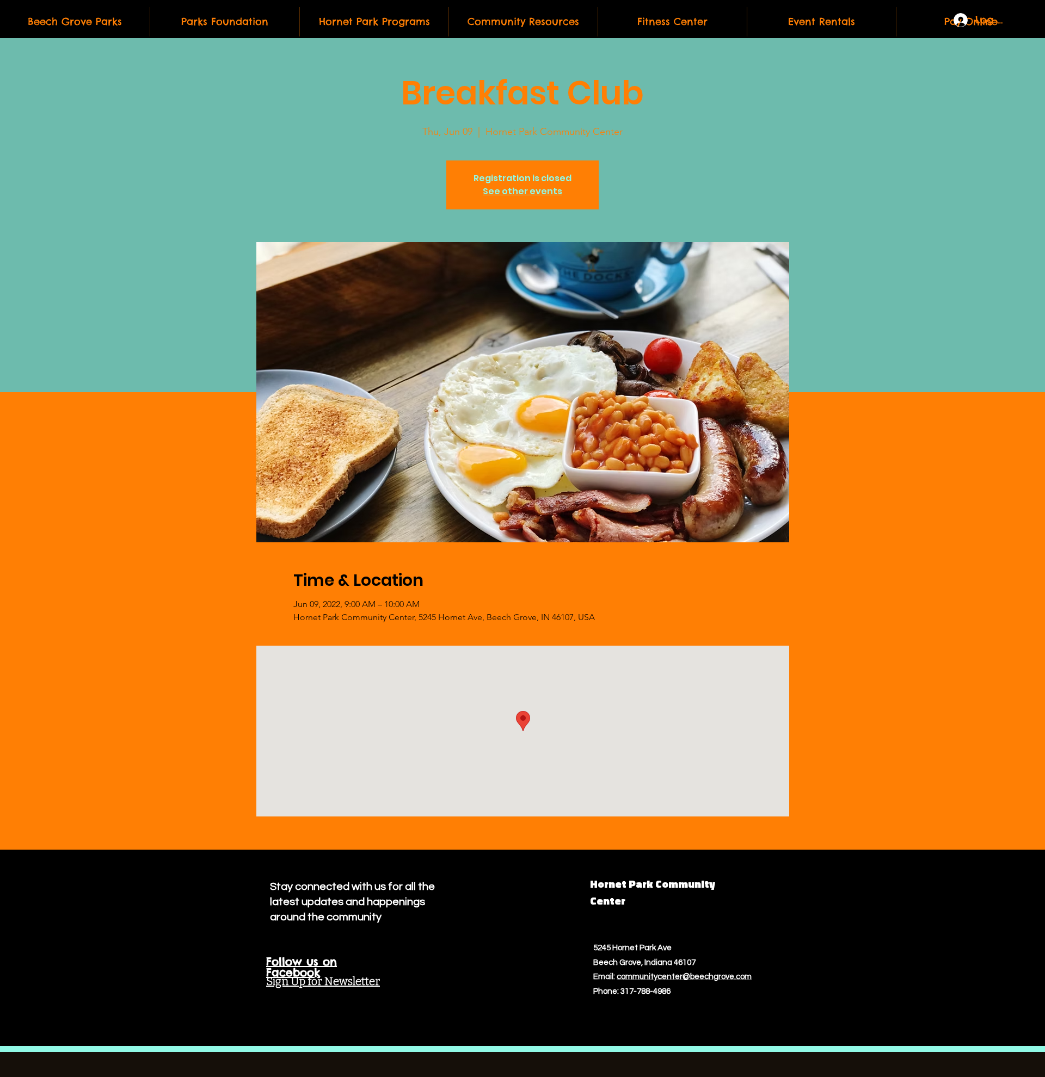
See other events (522, 191)
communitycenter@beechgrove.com (684, 977)
